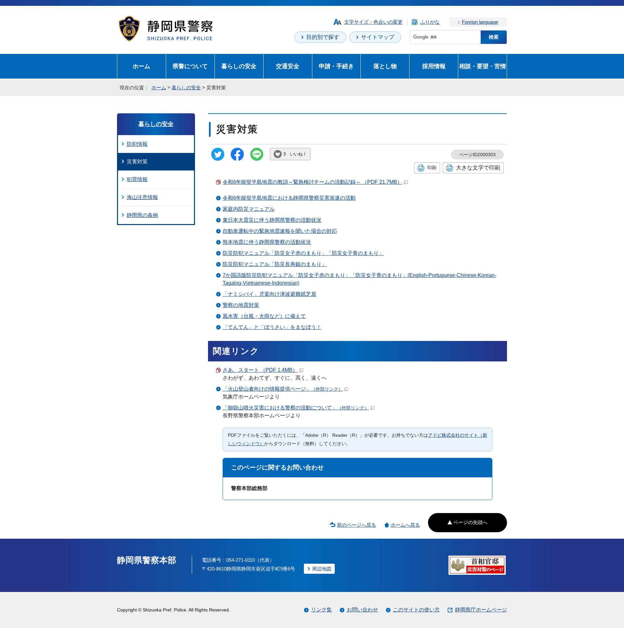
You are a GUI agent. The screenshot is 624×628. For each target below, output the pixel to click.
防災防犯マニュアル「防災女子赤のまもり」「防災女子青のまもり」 (303, 253)
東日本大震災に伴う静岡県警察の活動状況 (272, 220)
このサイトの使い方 (416, 609)
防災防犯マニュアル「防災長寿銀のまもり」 (275, 264)
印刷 (431, 167)
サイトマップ (377, 37)
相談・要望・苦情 (482, 66)
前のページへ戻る (356, 525)
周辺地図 (322, 568)
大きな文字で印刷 (478, 167)
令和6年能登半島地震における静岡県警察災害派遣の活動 (289, 198)
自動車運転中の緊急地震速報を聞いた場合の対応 (280, 231)
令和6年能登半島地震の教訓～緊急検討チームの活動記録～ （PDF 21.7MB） (312, 182)
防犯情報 (137, 144)
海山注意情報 (142, 197)
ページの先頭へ (470, 522)
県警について (190, 66)
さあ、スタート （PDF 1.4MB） (260, 370)
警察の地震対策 (241, 305)
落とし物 (385, 66)
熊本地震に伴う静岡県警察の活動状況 (267, 242)
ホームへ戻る (405, 525)
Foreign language (480, 22)
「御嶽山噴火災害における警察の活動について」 (296, 407)
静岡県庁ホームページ (481, 609)
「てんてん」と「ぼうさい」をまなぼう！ (272, 327)
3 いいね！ (295, 154)
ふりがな (430, 22)
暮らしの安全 (238, 66)
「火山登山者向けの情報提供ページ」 (283, 389)
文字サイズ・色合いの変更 (373, 22)
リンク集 (321, 609)
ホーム (141, 66)
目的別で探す (322, 37)
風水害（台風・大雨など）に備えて (264, 316)
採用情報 (434, 66)
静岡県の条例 (142, 215)
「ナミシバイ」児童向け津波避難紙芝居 (269, 294)
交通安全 (287, 66)
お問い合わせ (362, 609)
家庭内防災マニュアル (249, 209)
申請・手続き (336, 66)
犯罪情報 (137, 179)
